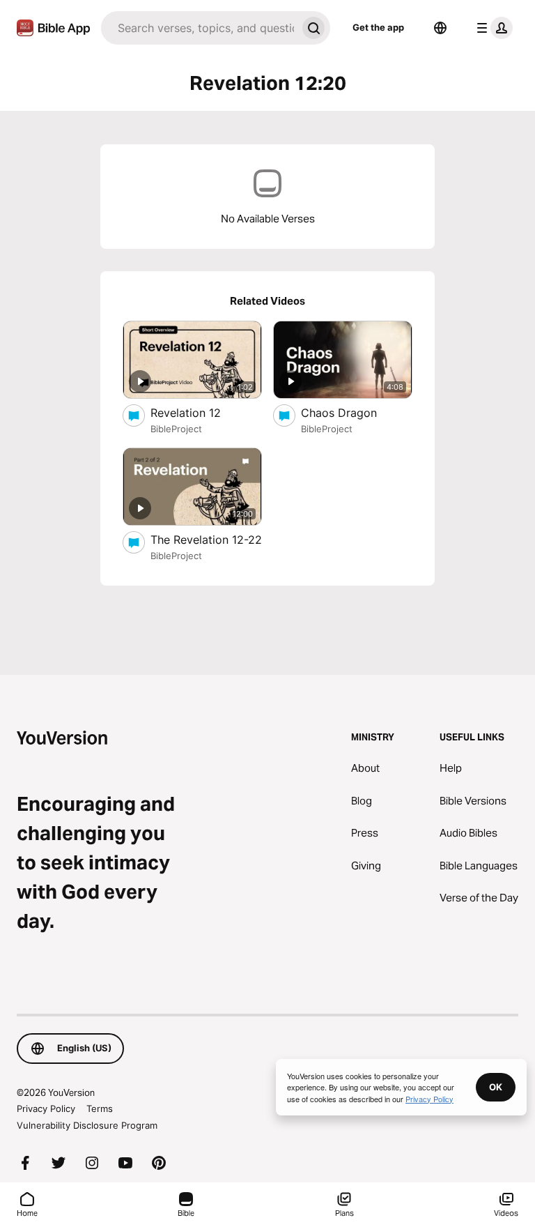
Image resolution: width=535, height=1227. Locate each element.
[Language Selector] (440, 28)
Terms (99, 1108)
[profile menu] (491, 28)
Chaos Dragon (353, 412)
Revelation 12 (199, 412)
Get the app (378, 27)
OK (495, 1086)
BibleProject (176, 428)
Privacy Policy (46, 1108)
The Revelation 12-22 (206, 539)
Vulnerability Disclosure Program (87, 1125)
